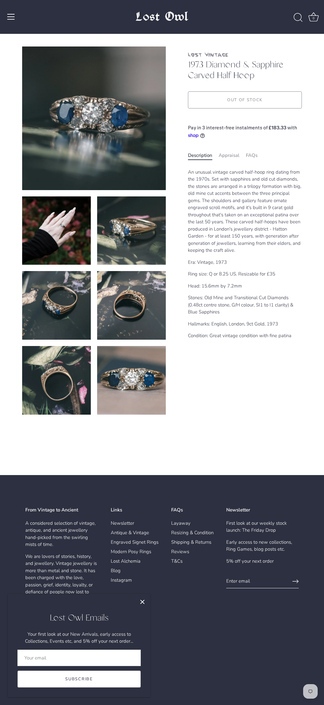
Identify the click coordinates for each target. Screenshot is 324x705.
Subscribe (79, 679)
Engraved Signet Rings (135, 542)
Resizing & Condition (192, 532)
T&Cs (177, 561)
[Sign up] (295, 581)
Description (200, 155)
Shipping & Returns (191, 542)
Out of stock (245, 100)
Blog (116, 570)
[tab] (203, 155)
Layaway (180, 523)
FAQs (252, 155)
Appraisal (229, 155)
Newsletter (122, 523)
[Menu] (11, 17)
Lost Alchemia (125, 561)
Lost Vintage (208, 54)
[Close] (142, 602)
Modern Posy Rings (131, 551)
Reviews (180, 551)
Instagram (121, 580)
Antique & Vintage (130, 532)
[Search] (298, 18)
